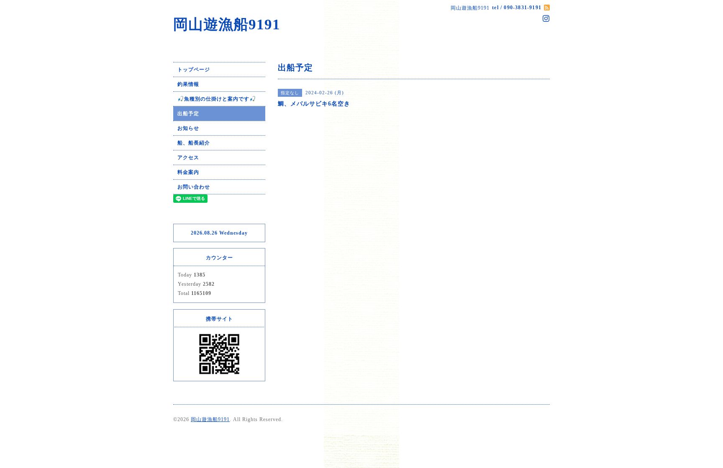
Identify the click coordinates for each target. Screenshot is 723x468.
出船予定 (188, 113)
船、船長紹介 (193, 143)
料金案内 (188, 172)
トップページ (193, 69)
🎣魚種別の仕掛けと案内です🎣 (216, 99)
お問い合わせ (193, 187)
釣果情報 (188, 84)
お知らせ (188, 128)
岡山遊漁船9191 (226, 24)
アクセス (188, 157)
